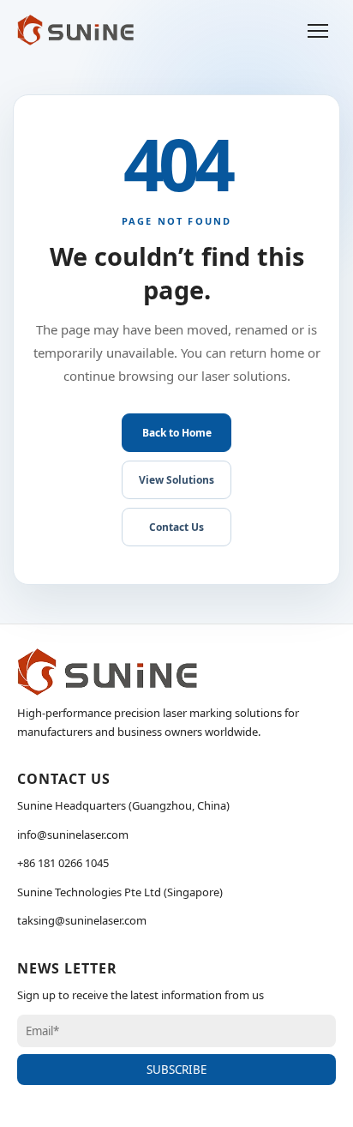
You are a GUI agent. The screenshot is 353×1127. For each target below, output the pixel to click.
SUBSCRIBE (176, 1069)
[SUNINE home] (75, 30)
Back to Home (177, 432)
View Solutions (176, 480)
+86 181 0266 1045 (63, 863)
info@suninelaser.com (73, 834)
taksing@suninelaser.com (82, 920)
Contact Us (176, 527)
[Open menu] (318, 30)
